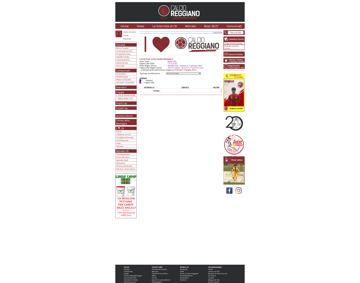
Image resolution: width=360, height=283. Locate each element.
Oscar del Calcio (123, 157)
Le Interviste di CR (164, 26)
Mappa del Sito (214, 280)
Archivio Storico (124, 115)
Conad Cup (122, 108)
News (140, 26)
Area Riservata (122, 140)
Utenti (210, 269)
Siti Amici (119, 146)
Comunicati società (159, 269)
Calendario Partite (131, 280)
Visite (118, 143)
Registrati (127, 39)
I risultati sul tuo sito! (125, 137)
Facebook (183, 269)
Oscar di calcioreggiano (189, 273)
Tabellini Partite (122, 57)
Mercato (190, 26)
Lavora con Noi (214, 271)
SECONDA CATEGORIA (125, 83)
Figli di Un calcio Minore (161, 280)
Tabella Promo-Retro (160, 273)
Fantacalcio (120, 163)
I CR (120, 128)
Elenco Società (122, 48)
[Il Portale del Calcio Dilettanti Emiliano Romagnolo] (180, 21)
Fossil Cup (121, 103)
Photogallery (157, 282)
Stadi (182, 271)
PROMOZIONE (122, 77)
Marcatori (121, 87)
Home (125, 26)
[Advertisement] (126, 241)
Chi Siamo (212, 276)
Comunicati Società (124, 51)
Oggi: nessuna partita (233, 43)
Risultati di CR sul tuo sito (217, 273)
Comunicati (234, 26)
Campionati (123, 70)
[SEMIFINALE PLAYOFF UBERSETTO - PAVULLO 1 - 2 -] (234, 184)
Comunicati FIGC (123, 60)
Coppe (120, 92)
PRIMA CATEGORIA (123, 80)
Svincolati (120, 65)
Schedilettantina (123, 154)
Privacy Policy (213, 282)
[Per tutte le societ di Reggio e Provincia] (126, 217)
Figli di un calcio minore (126, 169)
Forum (119, 131)
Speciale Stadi (122, 160)
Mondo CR (122, 151)
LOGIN (125, 35)
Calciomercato (122, 63)
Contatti (211, 278)
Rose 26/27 (211, 26)
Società (120, 45)
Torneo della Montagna (123, 122)
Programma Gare (123, 54)
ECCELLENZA (121, 74)
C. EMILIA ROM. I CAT (124, 98)
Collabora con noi (123, 134)
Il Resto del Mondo (124, 166)
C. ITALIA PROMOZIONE (125, 95)
